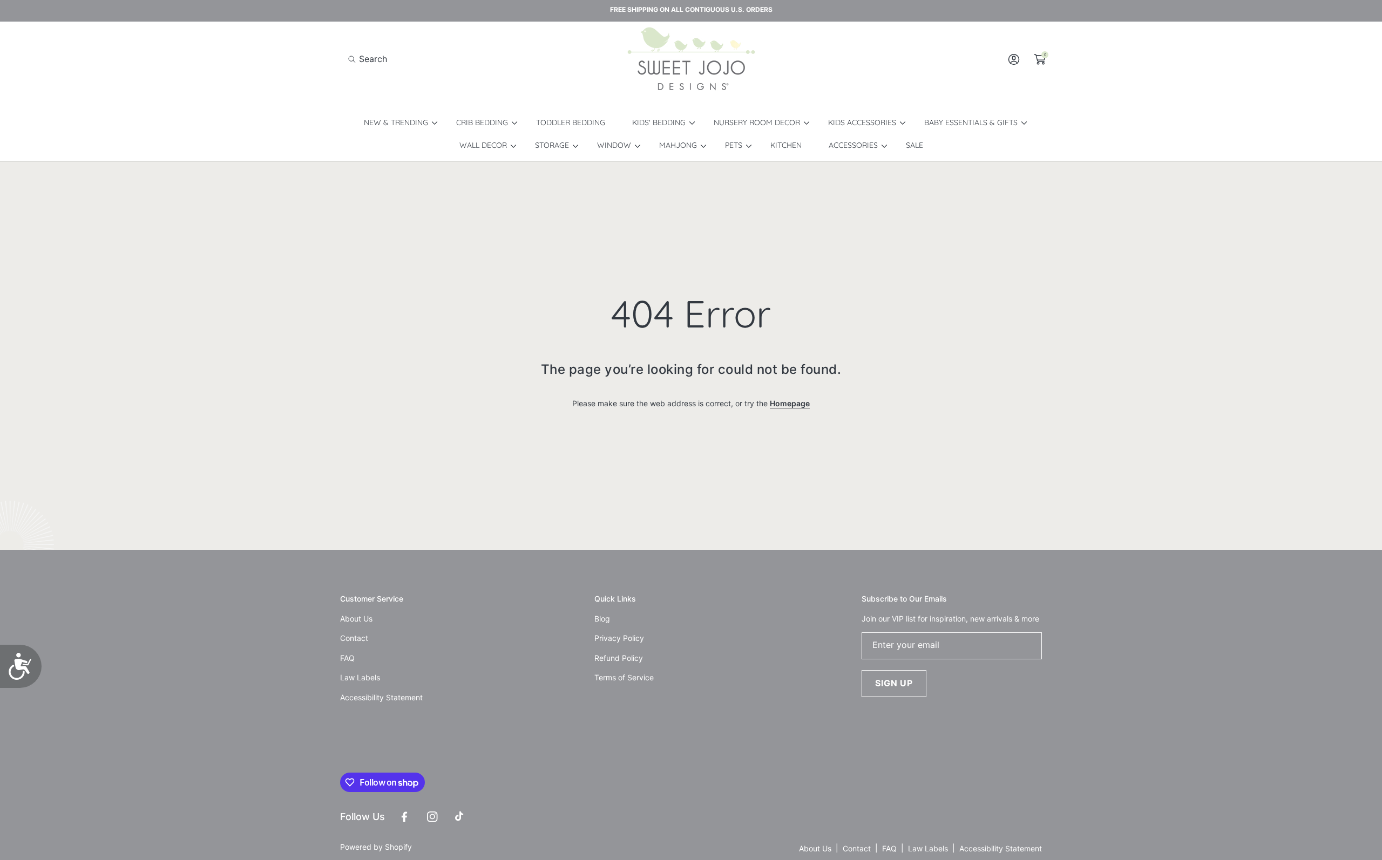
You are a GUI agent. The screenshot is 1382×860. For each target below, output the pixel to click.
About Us (815, 848)
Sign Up (894, 683)
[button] (367, 59)
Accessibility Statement (1000, 848)
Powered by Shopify (376, 846)
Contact (857, 848)
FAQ (889, 848)
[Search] (355, 59)
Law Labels (928, 848)
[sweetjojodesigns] (691, 59)
